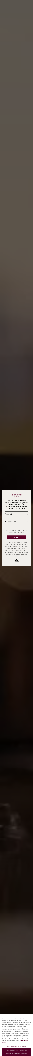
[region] (16, 1035)
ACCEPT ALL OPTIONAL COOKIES (16, 1054)
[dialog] (16, 528)
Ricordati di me (17, 527)
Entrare (16, 537)
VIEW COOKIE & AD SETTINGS (16, 1046)
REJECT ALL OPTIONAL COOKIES (16, 1050)
